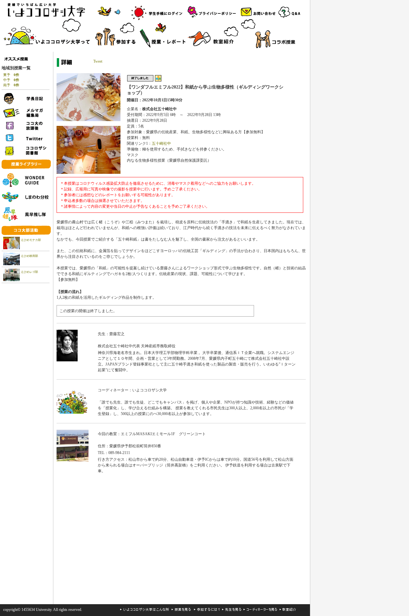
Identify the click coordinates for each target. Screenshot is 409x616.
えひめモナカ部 (31, 240)
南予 (11, 85)
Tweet (97, 61)
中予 (11, 80)
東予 (11, 75)
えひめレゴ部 (29, 271)
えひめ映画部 (29, 256)
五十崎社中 (161, 143)
